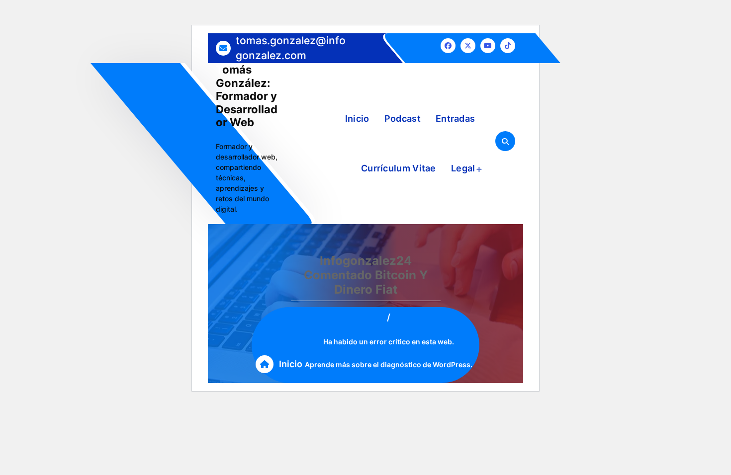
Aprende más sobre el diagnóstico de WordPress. (388, 364)
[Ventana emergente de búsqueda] (505, 141)
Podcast (402, 118)
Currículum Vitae (398, 168)
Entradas (455, 118)
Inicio (357, 118)
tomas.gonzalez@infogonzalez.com (291, 48)
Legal (463, 168)
